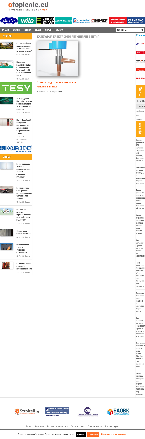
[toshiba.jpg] (140, 79)
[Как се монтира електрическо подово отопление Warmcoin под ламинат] (6, 189)
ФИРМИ (48, 30)
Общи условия (78, 426)
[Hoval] (140, 53)
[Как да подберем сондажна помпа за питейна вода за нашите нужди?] (6, 45)
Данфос (42, 91)
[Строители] (26, 415)
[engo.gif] (45, 23)
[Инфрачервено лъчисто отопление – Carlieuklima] (6, 246)
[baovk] (118, 415)
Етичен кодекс (112, 426)
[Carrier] (9, 23)
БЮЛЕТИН (60, 30)
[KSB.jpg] (88, 415)
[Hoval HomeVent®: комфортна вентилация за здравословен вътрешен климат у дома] (6, 122)
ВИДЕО (38, 30)
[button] (142, 30)
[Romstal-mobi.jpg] (81, 23)
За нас (29, 426)
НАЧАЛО (5, 30)
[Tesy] (16, 93)
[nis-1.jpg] (57, 415)
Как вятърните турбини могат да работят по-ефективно (140, 248)
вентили (58, 91)
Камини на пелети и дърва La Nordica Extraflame (24, 266)
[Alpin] (140, 71)
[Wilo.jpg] (27, 23)
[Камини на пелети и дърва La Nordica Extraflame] (6, 265)
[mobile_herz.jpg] (99, 23)
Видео (27, 181)
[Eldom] (140, 45)
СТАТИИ (16, 30)
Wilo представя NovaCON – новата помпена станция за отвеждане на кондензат (24, 104)
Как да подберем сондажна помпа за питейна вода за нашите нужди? (24, 47)
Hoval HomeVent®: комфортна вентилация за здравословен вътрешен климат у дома (24, 126)
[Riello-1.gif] (118, 23)
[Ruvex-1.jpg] (136, 23)
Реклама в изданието (57, 426)
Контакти (39, 426)
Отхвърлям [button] (93, 434)
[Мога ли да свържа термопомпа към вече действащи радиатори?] (6, 211)
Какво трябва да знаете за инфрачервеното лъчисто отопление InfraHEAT (23, 170)
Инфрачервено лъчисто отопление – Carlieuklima (22, 248)
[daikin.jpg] (140, 36)
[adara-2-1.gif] (63, 23)
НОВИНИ (27, 30)
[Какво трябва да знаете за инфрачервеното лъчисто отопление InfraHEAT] (6, 165)
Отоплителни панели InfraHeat (23, 232)
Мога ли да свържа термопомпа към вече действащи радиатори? (23, 214)
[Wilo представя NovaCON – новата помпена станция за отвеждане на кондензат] (6, 100)
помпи (27, 55)
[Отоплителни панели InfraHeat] (6, 232)
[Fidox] (140, 62)
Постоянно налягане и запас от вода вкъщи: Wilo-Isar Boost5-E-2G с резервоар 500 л (23, 68)
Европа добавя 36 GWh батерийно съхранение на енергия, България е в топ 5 (140, 150)
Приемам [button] (80, 434)
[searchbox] (130, 30)
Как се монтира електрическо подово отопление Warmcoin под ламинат (24, 193)
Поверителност (95, 426)
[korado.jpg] (16, 152)
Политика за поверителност (113, 434)
